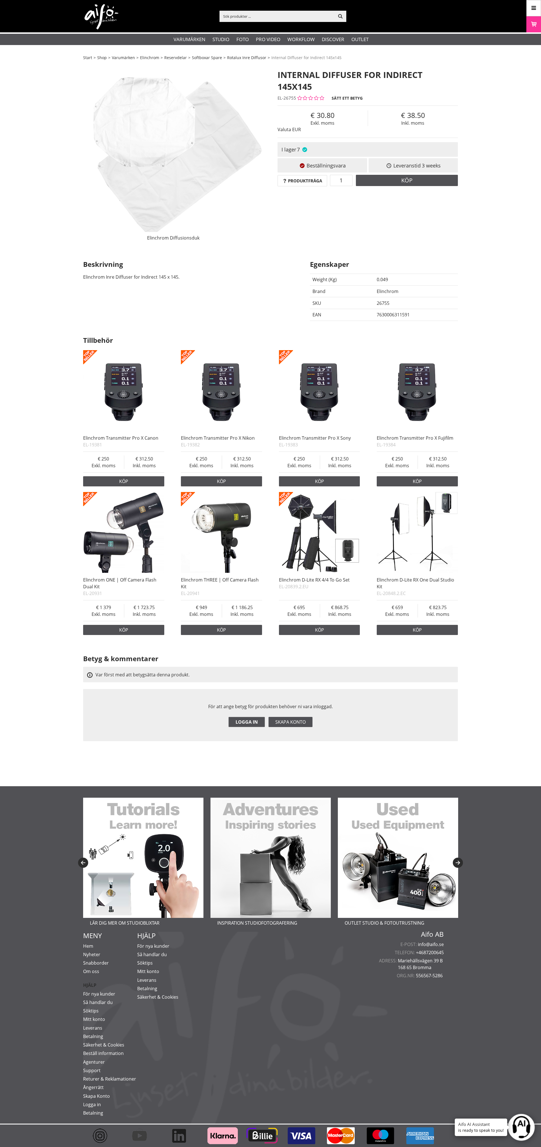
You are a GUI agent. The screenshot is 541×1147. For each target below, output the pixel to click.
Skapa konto (290, 722)
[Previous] (83, 863)
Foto (242, 39)
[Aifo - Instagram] (103, 1135)
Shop (102, 57)
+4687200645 (430, 952)
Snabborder (96, 963)
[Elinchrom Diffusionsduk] (173, 153)
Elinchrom (149, 57)
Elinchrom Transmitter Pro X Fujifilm (415, 438)
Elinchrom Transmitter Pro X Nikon (218, 438)
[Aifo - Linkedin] (181, 1135)
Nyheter (91, 954)
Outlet (360, 39)
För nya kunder (99, 994)
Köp (407, 180)
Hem (88, 946)
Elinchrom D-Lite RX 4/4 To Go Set (314, 580)
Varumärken (189, 39)
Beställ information (103, 1053)
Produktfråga (305, 181)
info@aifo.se (431, 944)
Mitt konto (94, 1019)
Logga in (247, 722)
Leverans (92, 1028)
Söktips (91, 1011)
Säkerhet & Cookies (103, 1045)
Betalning (93, 1036)
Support (92, 1070)
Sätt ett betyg (347, 98)
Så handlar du (98, 1002)
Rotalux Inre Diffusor (246, 57)
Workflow (301, 39)
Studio (220, 39)
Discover (333, 39)
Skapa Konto (96, 1096)
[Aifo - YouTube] (142, 1135)
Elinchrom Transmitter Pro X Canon (120, 438)
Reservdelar (175, 57)
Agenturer (94, 1062)
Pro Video (268, 39)
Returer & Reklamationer (109, 1079)
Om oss (91, 971)
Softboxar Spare (207, 57)
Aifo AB (432, 934)
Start (87, 57)
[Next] (458, 863)
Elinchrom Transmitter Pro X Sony (315, 438)
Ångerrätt (93, 1087)
